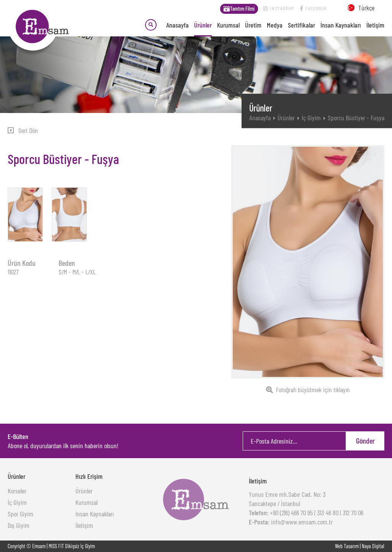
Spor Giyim (20, 513)
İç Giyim (311, 117)
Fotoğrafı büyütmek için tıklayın (313, 389)
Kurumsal (228, 25)
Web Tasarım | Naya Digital (359, 546)
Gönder (365, 440)
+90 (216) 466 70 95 (290, 512)
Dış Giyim (18, 525)
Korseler (17, 490)
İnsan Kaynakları (340, 25)
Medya (275, 25)
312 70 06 (353, 512)
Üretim (253, 25)
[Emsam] (38, 27)
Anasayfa (177, 25)
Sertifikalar (301, 25)
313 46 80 (327, 512)
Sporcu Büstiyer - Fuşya (356, 117)
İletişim (375, 25)
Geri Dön (28, 130)
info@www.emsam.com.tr (301, 522)
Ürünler (203, 25)
